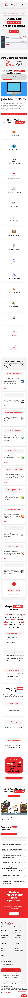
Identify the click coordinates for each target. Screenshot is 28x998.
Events (2, 960)
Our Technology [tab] (17, 83)
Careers (16, 955)
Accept (24, 995)
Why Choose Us (18, 942)
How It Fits (17, 944)
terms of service (7, 992)
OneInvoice (3, 944)
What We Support (19, 939)
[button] (26, 986)
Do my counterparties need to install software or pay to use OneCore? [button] (12, 856)
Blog (2, 955)
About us (17, 952)
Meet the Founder (19, 957)
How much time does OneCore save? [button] (12, 869)
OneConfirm (3, 947)
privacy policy (22, 991)
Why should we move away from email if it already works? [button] (13, 889)
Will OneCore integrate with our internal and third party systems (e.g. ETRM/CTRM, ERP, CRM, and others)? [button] (12, 875)
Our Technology (4, 942)
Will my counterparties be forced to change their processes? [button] (11, 863)
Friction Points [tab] (7, 83)
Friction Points (4, 939)
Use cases (3, 957)
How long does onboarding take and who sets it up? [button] (11, 882)
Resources (3, 952)
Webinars (3, 962)
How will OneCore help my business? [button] (12, 851)
